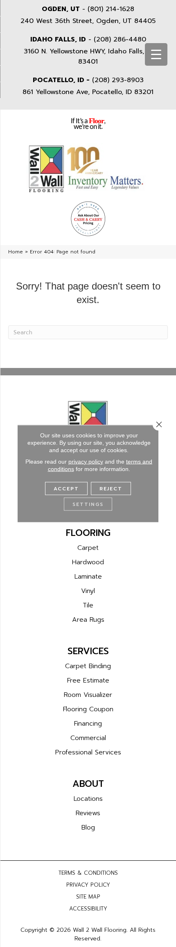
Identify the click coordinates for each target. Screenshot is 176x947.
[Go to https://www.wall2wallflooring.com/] (88, 423)
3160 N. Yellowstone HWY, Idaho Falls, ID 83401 (88, 56)
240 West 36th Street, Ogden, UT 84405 (88, 21)
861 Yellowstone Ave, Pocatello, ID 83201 (88, 92)
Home (15, 251)
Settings (88, 504)
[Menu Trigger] (156, 54)
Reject (110, 488)
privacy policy (85, 461)
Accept (66, 488)
